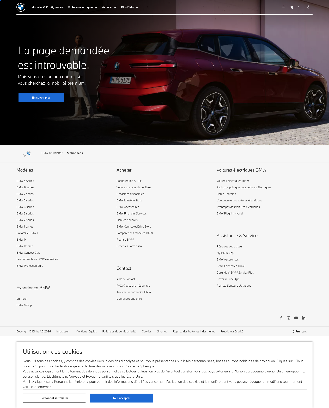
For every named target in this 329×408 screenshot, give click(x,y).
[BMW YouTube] (296, 318)
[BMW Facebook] (281, 318)
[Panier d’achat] (292, 7)
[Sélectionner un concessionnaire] (308, 7)
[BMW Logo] (20, 7)
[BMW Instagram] (288, 318)
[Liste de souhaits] (300, 7)
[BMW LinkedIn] (303, 318)
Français (301, 331)
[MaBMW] (284, 7)
